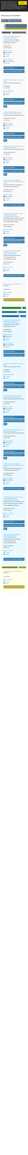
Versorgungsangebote (9, 68)
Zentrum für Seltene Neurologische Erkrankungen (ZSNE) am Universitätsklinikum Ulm (12, 252)
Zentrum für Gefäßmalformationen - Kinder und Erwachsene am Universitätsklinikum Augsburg (12, 38)
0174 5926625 (8, 292)
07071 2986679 (9, 229)
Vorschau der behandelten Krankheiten (13, 71)
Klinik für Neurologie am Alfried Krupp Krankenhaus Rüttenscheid (13, 147)
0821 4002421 (9, 50)
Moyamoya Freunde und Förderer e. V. (13, 284)
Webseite (7, 54)
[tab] (5, 25)
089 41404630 (9, 194)
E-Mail (7, 56)
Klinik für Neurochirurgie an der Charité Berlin (13, 364)
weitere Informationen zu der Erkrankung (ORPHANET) (11, 18)
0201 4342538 (9, 123)
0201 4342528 (9, 157)
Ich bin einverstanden (22, 3)
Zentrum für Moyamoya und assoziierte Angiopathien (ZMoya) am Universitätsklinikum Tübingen (13, 215)
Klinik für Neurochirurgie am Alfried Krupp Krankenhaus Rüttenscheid (13, 112)
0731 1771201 (9, 267)
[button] (4, 20)
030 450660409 (9, 91)
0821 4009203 (9, 59)
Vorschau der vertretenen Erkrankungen (14, 299)
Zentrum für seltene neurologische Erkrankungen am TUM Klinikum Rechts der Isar (14, 182)
